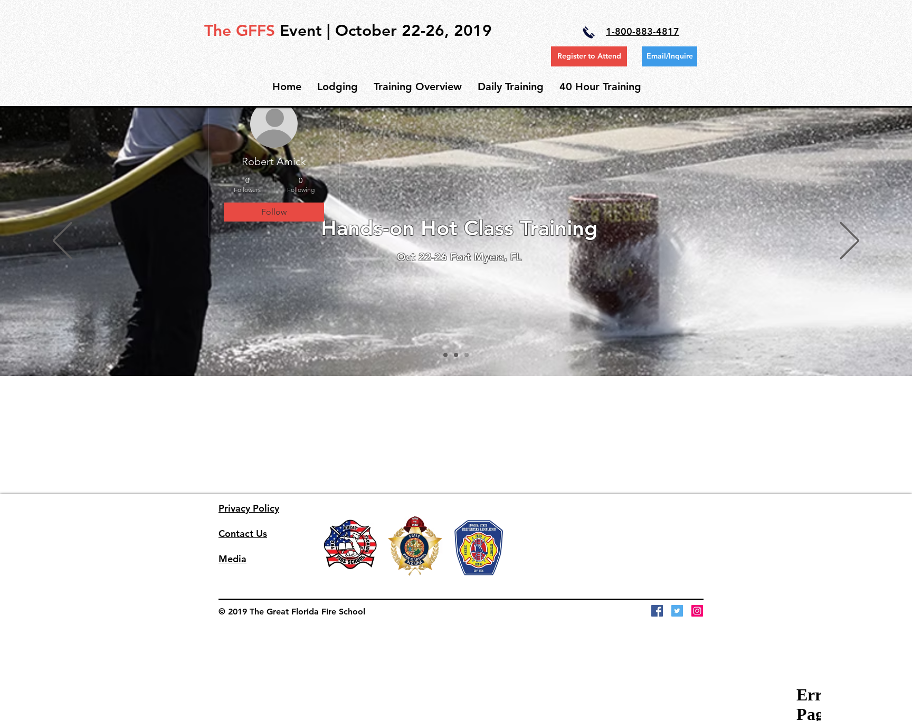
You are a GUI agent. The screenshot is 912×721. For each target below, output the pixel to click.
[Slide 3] (466, 355)
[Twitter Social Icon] (677, 611)
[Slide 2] (456, 355)
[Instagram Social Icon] (697, 611)
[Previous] (62, 241)
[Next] (849, 241)
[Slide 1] (445, 355)
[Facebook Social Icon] (657, 611)
